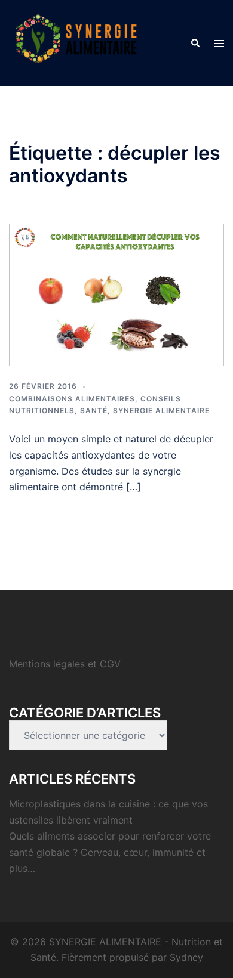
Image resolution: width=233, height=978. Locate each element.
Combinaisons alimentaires (72, 398)
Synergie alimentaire (161, 410)
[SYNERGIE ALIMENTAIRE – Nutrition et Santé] (76, 42)
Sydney (186, 957)
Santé (94, 410)
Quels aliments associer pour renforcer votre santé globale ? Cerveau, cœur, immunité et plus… (110, 852)
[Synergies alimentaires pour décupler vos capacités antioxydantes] (116, 294)
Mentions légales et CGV (65, 664)
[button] (195, 43)
